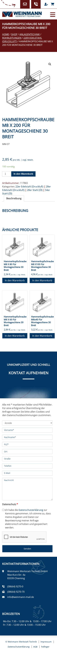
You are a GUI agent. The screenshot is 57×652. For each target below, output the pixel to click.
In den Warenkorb (23, 174)
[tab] (14, 198)
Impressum (46, 641)
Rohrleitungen (11, 37)
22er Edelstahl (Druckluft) (29, 186)
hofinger (45, 646)
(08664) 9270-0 (15, 586)
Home (5, 34)
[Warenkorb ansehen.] (52, 4)
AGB (35, 646)
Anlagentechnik (29, 34)
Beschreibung (13, 198)
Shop (14, 34)
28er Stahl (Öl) (35, 190)
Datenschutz (10, 504)
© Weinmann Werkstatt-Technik (21, 641)
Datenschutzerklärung (31, 510)
